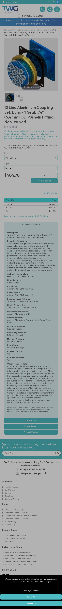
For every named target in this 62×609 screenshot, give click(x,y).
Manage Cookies (31, 590)
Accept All (31, 603)
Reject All (31, 597)
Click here (15, 581)
